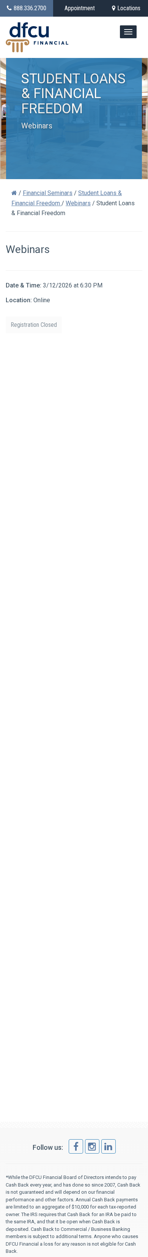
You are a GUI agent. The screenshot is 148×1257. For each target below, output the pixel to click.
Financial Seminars (47, 193)
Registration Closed (34, 324)
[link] (76, 1146)
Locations (128, 8)
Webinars (78, 203)
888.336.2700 (30, 8)
